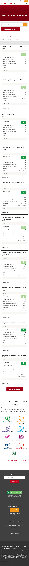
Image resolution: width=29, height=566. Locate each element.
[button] (25, 24)
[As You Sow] (14, 493)
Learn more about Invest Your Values (14, 460)
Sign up (21, 0)
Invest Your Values (9, 0)
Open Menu (1, 3)
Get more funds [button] (14, 389)
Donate (25, 0)
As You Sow (3, 0)
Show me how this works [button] (8, 37)
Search (26, 3)
